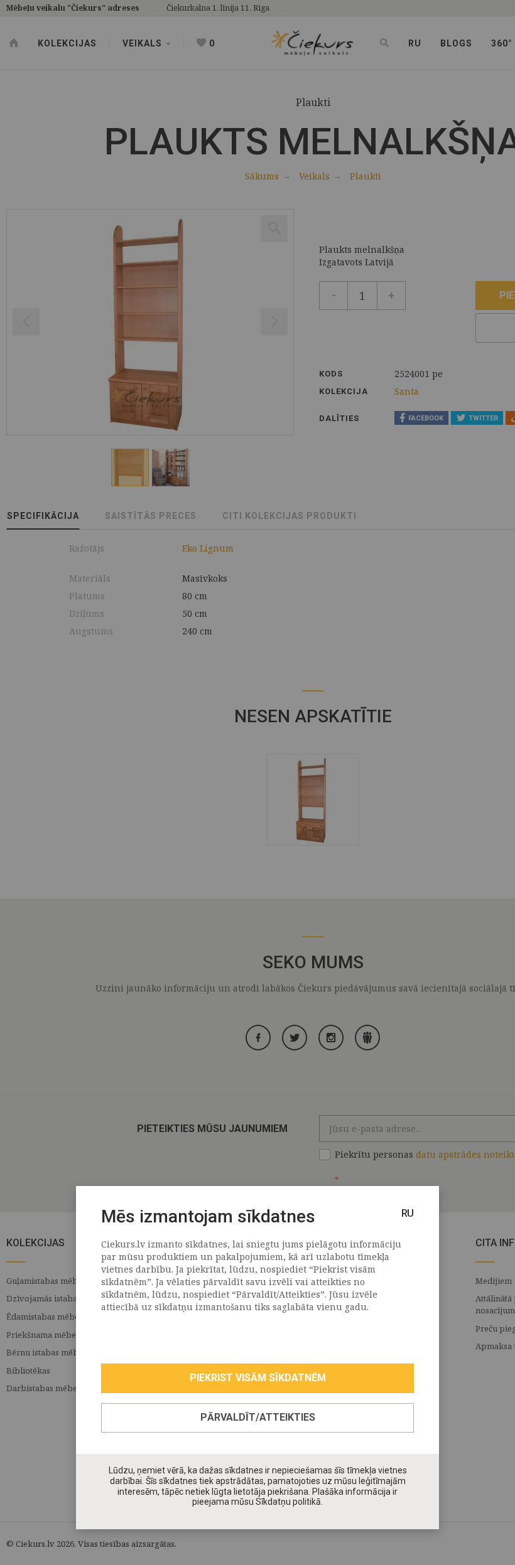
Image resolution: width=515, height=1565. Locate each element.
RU (407, 1213)
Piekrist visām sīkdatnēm (258, 1378)
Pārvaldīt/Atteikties (257, 1417)
